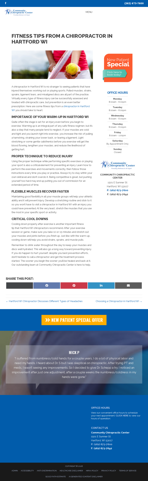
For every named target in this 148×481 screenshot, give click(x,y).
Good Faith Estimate (56, 477)
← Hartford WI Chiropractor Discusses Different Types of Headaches (44, 301)
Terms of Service (127, 471)
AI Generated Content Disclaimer (86, 477)
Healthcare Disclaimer (71, 471)
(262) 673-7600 (134, 3)
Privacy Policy (108, 471)
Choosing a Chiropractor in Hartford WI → (119, 301)
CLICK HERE (122, 415)
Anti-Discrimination (47, 471)
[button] (74, 320)
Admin (15, 471)
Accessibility (27, 471)
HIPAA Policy (92, 471)
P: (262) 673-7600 (101, 444)
